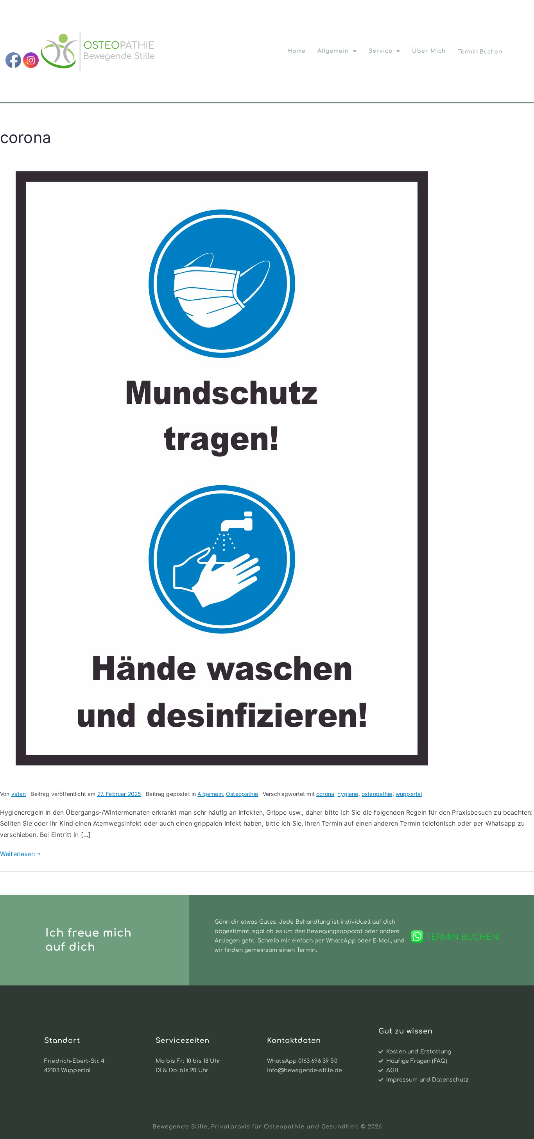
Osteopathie (242, 793)
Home (296, 51)
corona (325, 793)
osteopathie (377, 793)
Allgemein (333, 51)
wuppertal (409, 793)
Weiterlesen (17, 854)
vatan (18, 793)
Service (380, 51)
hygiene (347, 793)
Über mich (429, 51)
